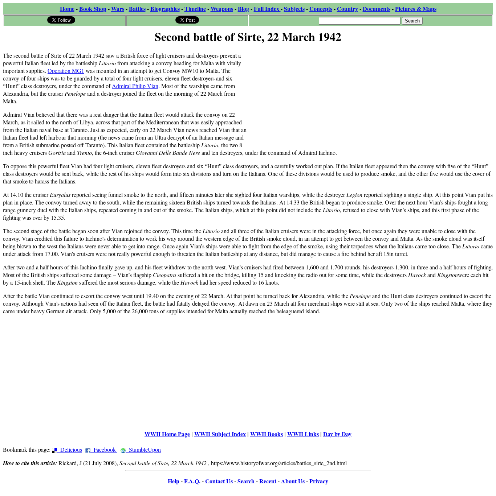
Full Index (267, 8)
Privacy (318, 481)
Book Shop (92, 8)
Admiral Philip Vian (135, 86)
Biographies (165, 8)
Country (347, 8)
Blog (243, 8)
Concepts (320, 8)
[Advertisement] (370, 97)
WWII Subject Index (220, 434)
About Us (293, 481)
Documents (376, 8)
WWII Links (303, 434)
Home (67, 8)
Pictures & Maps (415, 8)
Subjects (294, 8)
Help (173, 481)
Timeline (195, 8)
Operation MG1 (66, 70)
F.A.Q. (192, 481)
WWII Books (266, 434)
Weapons (222, 8)
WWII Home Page (167, 434)
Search (246, 481)
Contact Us (219, 481)
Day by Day (337, 434)
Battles (137, 8)
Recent (267, 481)
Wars (117, 8)
